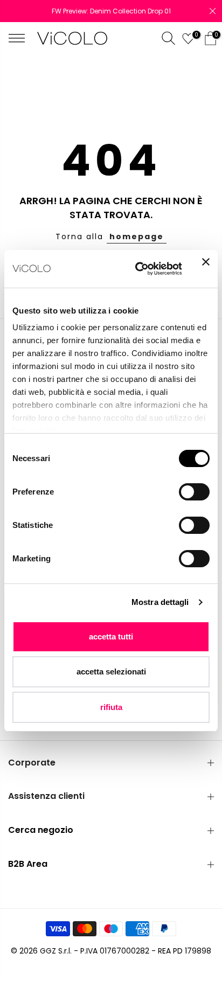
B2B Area (27, 864)
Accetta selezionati (111, 671)
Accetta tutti (111, 636)
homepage (136, 236)
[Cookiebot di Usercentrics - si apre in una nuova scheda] (137, 269)
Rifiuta (111, 707)
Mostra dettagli (160, 602)
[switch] (194, 491)
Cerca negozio (40, 830)
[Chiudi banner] (206, 269)
